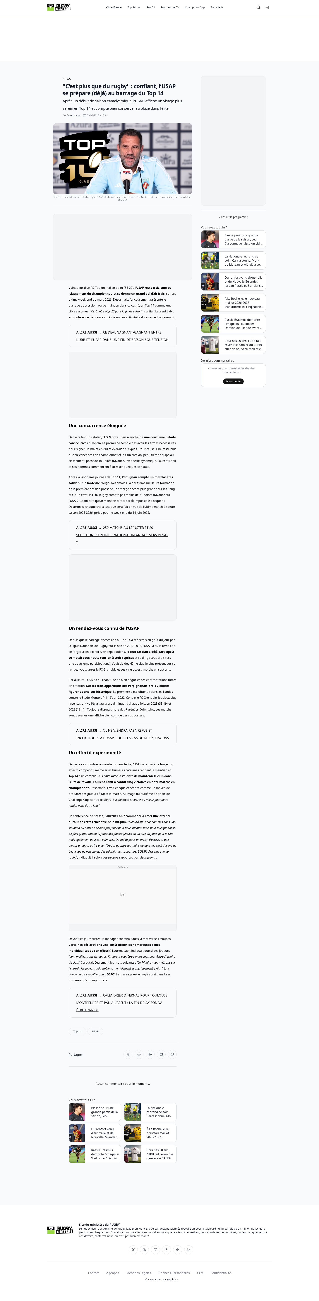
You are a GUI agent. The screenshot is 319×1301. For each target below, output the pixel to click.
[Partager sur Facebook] (139, 1054)
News (67, 79)
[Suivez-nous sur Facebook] (144, 1249)
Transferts (217, 7)
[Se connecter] (267, 7)
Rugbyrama (147, 857)
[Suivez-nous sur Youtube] (166, 1249)
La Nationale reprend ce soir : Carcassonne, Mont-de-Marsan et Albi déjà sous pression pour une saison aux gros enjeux (161, 1112)
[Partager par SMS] (161, 1054)
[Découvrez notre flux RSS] (188, 1249)
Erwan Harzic (73, 115)
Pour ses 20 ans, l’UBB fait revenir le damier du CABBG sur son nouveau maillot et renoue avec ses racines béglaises (160, 1154)
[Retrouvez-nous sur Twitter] (133, 1249)
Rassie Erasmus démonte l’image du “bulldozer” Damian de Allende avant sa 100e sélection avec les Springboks (105, 1154)
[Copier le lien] (172, 1054)
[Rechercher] (258, 7)
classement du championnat (91, 294)
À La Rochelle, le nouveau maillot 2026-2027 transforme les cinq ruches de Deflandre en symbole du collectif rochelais (160, 1133)
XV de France (114, 7)
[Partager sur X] (128, 1054)
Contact (93, 1273)
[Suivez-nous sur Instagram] (155, 1249)
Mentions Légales (138, 1273)
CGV (200, 1273)
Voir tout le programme (233, 217)
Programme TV (170, 7)
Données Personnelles (174, 1273)
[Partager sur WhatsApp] (150, 1054)
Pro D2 (151, 7)
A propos (112, 1273)
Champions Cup (195, 7)
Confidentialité (220, 1273)
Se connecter (233, 381)
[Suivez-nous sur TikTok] (177, 1249)
